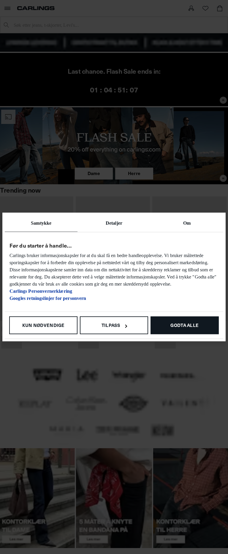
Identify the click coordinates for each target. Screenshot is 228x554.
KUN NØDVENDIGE (43, 325)
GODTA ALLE (184, 325)
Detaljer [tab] (114, 223)
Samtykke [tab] (41, 223)
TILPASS (111, 325)
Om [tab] (187, 223)
